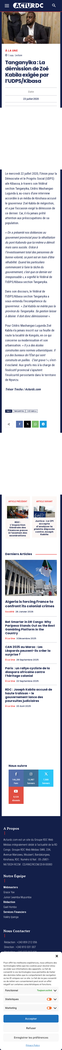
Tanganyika (19, 411)
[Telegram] (43, 424)
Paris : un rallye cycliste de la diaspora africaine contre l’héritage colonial (27, 672)
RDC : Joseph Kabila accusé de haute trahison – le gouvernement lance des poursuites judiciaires (28, 695)
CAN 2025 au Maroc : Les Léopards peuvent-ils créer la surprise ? (27, 651)
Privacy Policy (33, 1045)
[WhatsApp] (35, 424)
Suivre (31, 771)
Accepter (31, 1018)
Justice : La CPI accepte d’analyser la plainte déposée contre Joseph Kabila (44, 528)
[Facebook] (19, 424)
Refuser (31, 1028)
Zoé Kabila (31, 411)
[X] (27, 424)
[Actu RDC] (29, 5)
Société (9, 611)
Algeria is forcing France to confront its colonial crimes (29, 603)
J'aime (16, 771)
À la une (11, 50)
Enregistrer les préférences (31, 1037)
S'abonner (16, 788)
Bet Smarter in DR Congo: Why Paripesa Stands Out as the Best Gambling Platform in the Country (30, 627)
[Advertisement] (31, 139)
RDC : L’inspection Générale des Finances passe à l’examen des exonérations (18, 529)
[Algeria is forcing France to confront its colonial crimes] (31, 578)
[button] (57, 956)
